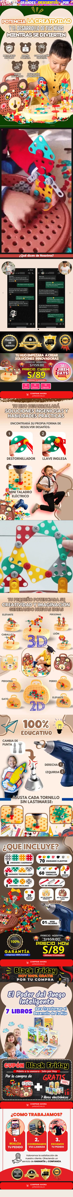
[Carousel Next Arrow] (69, 292)
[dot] (34, 329)
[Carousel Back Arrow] (3, 292)
